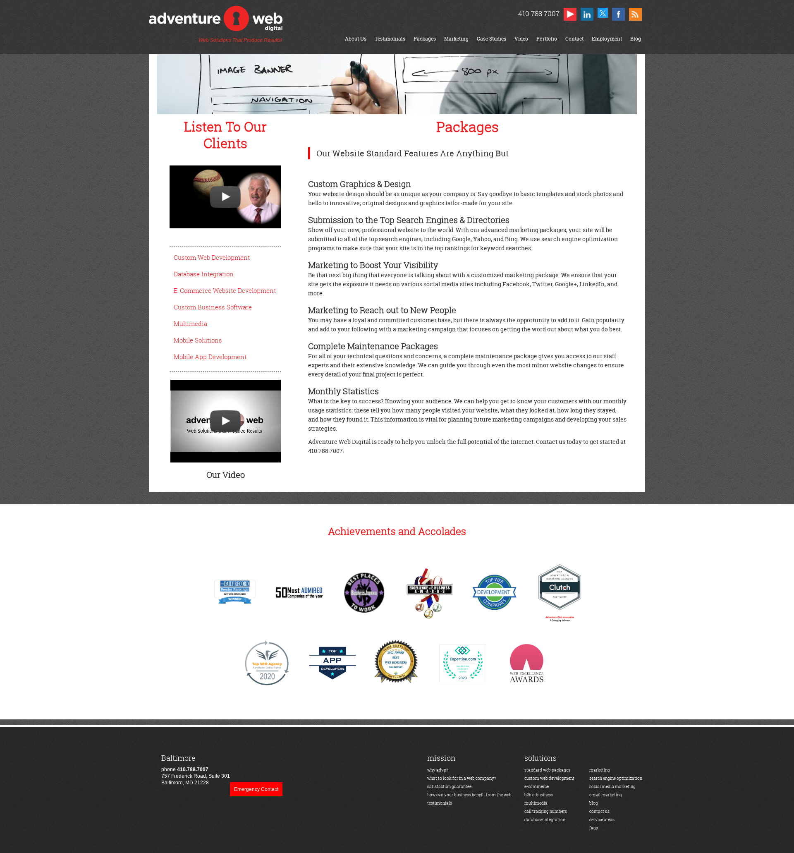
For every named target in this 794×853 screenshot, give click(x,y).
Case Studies (491, 38)
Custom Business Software (213, 307)
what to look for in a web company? (461, 778)
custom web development (549, 778)
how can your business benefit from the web (469, 795)
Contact (574, 38)
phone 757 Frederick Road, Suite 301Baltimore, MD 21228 (195, 770)
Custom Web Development (212, 257)
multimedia (536, 803)
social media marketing (612, 786)
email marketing (605, 795)
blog (593, 803)
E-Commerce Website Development (225, 290)
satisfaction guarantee (449, 786)
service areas (602, 819)
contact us (599, 811)
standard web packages (547, 770)
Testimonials (390, 38)
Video (521, 38)
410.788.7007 (539, 13)
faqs (593, 828)
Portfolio (546, 38)
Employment (607, 38)
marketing (599, 770)
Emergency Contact (256, 789)
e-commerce (536, 786)
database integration (544, 819)
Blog (635, 38)
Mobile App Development (210, 356)
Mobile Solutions (198, 340)
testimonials (439, 803)
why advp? (437, 770)
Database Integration (204, 274)
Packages (425, 38)
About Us (355, 38)
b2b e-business (538, 795)
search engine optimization (615, 778)
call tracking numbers (545, 811)
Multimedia (190, 323)
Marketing (456, 38)
